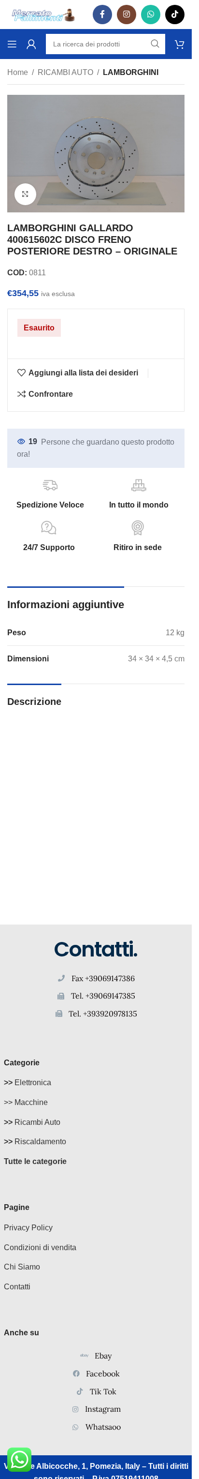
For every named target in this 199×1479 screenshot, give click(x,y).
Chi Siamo (22, 1267)
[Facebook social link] (102, 14)
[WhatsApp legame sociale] (150, 14)
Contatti (17, 1287)
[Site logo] (43, 14)
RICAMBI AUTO (65, 72)
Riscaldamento (35, 1141)
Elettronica (27, 1082)
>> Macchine (26, 1102)
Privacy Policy (28, 1228)
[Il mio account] (31, 44)
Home (17, 72)
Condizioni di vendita (40, 1247)
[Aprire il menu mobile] (12, 44)
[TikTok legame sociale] (175, 14)
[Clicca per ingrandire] (25, 194)
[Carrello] (179, 44)
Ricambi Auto (32, 1122)
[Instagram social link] (126, 14)
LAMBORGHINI (130, 72)
